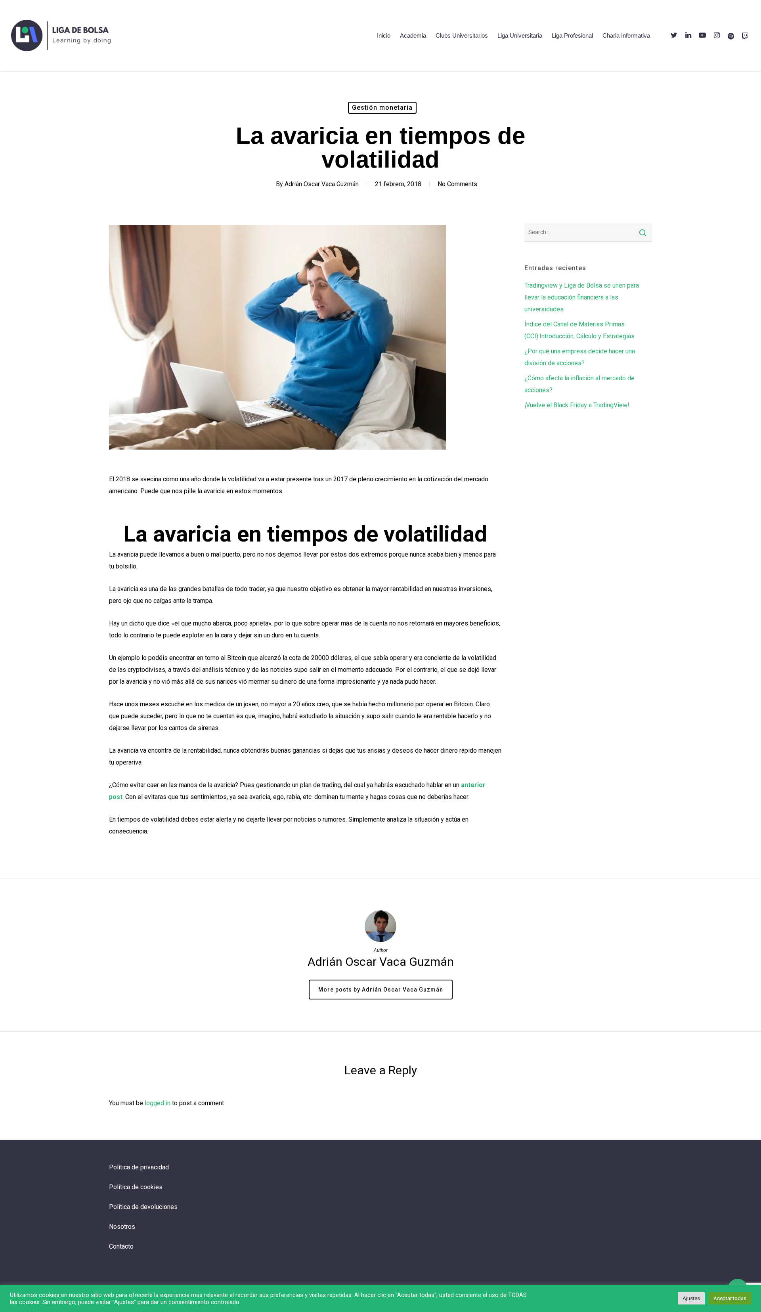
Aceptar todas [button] (729, 1298)
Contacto (121, 1246)
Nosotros (122, 1226)
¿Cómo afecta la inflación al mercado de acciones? (579, 384)
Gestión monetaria (382, 107)
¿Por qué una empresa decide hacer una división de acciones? (579, 357)
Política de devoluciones (143, 1207)
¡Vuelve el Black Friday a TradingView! (576, 405)
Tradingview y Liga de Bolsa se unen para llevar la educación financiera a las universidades (581, 297)
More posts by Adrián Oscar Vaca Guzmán (380, 989)
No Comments (457, 184)
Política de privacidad (139, 1167)
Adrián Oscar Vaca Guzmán (322, 184)
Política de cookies (136, 1187)
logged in (157, 1103)
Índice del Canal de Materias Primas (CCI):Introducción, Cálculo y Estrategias (579, 330)
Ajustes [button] (691, 1298)
